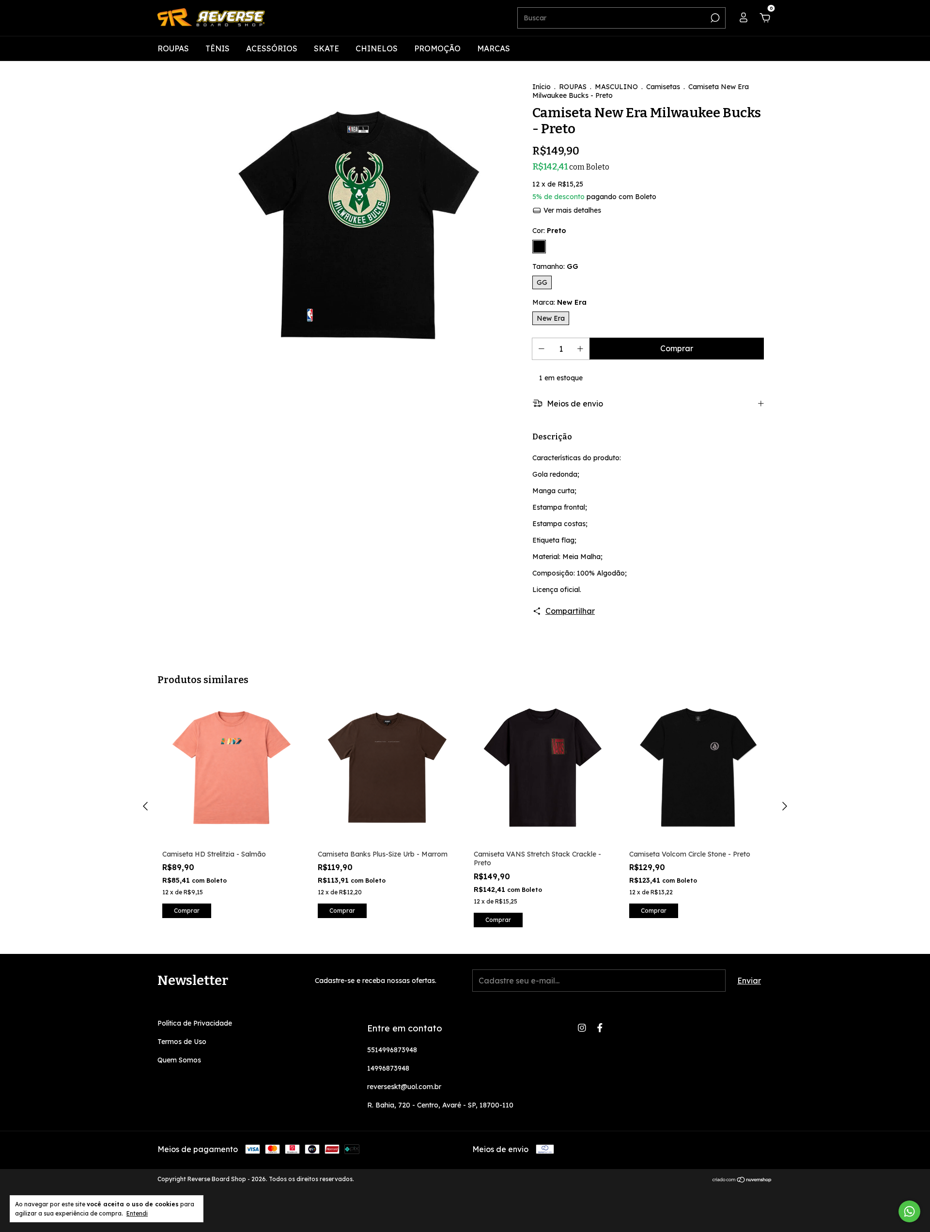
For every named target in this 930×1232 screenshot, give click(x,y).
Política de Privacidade (194, 1023)
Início (541, 86)
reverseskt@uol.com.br (404, 1086)
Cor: (549, 230)
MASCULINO (616, 86)
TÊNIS (217, 48)
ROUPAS (173, 48)
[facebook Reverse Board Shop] (599, 1027)
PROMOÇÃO (437, 48)
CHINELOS (377, 48)
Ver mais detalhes (571, 210)
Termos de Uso (181, 1041)
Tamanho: (555, 266)
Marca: (559, 302)
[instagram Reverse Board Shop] (582, 1027)
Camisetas (663, 86)
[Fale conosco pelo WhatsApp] (909, 1211)
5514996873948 (392, 1049)
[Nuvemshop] (742, 1180)
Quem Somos (179, 1060)
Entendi (137, 1213)
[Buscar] (714, 18)
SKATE (326, 48)
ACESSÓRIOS (271, 48)
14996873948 (388, 1068)
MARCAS (493, 48)
